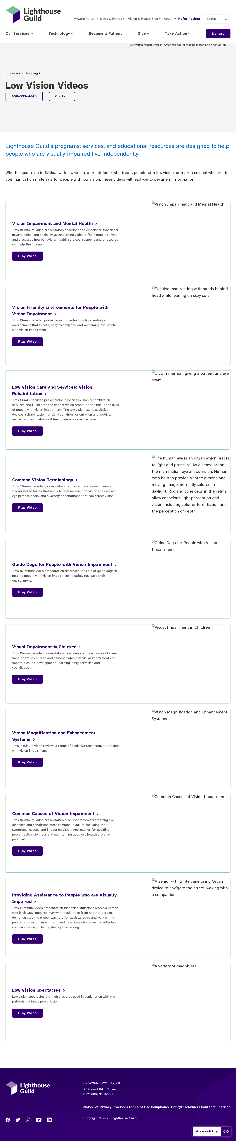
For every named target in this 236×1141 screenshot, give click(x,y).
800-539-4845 (24, 96)
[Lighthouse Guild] (33, 14)
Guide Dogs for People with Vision (63, 564)
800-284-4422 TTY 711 (101, 1083)
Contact (62, 96)
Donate (218, 34)
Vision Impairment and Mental (53, 223)
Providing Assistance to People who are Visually (64, 898)
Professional (22, 73)
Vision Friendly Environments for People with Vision (60, 310)
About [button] (168, 19)
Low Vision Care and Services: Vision (52, 390)
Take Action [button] (176, 34)
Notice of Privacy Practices (105, 1107)
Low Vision (37, 990)
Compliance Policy (166, 1107)
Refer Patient (189, 19)
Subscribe (222, 1107)
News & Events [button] (111, 19)
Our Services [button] (18, 34)
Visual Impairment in (45, 647)
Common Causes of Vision (54, 814)
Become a (105, 34)
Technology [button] (59, 34)
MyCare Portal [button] (84, 19)
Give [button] (142, 34)
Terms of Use (139, 1107)
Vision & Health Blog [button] (143, 19)
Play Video (27, 256)
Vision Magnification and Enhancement (54, 736)
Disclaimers (190, 1107)
